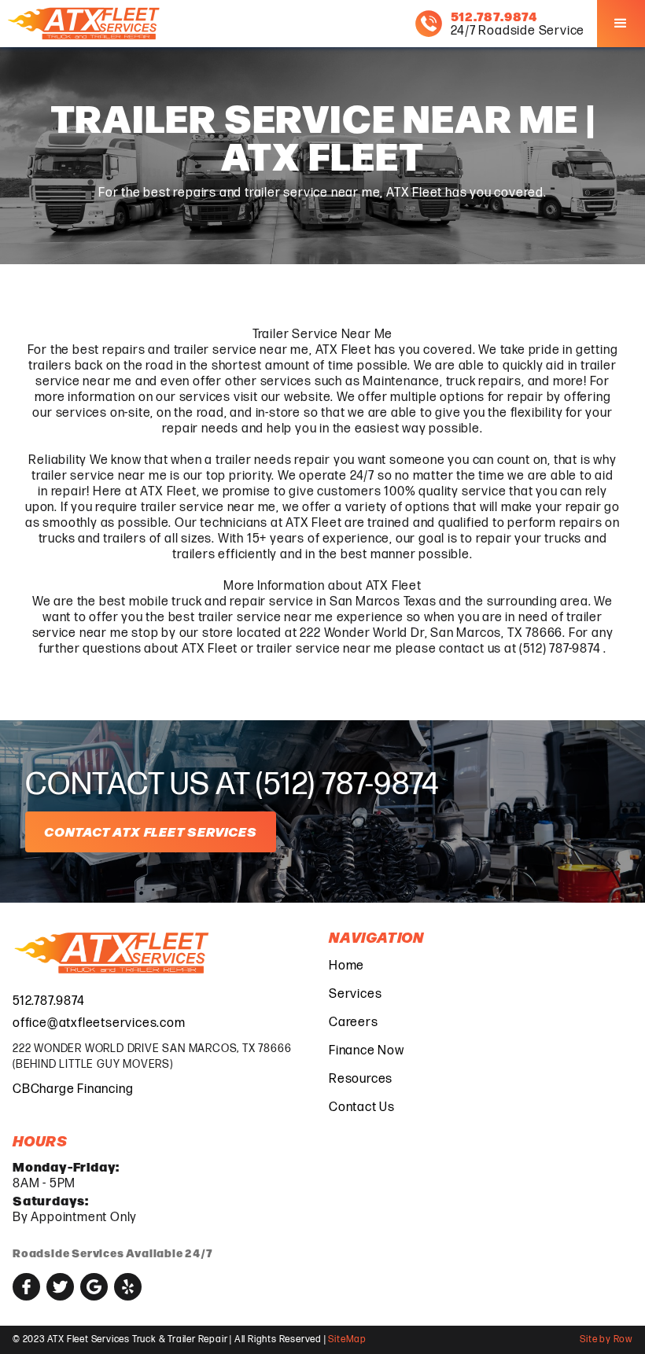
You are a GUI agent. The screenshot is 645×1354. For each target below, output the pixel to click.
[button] (621, 23)
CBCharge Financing (73, 1089)
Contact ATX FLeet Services (150, 831)
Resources (361, 1079)
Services (355, 994)
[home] (85, 23)
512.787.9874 (49, 1001)
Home (346, 965)
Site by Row (606, 1339)
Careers (353, 1022)
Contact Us (362, 1107)
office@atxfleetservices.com (99, 1023)
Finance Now (366, 1050)
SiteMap (347, 1339)
